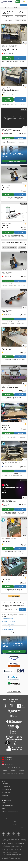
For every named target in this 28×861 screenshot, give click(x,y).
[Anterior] (2, 34)
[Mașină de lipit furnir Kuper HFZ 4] (14, 212)
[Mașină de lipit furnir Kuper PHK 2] (14, 299)
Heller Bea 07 (19, 777)
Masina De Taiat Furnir (7, 629)
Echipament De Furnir (7, 618)
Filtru (8, 16)
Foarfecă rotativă (10, 777)
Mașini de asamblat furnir (9, 247)
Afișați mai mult (14, 632)
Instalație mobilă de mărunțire (10, 773)
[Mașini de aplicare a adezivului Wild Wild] (14, 451)
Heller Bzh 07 (22, 773)
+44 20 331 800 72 (8, 757)
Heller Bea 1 (22, 770)
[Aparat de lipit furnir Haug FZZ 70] (14, 412)
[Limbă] (24, 1)
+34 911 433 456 (8, 764)
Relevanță (20, 16)
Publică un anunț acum (14, 161)
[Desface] (14, 65)
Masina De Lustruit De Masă (9, 627)
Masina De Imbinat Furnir (8, 621)
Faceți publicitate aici (14, 691)
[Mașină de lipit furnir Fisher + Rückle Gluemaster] (14, 374)
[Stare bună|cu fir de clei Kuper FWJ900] (14, 566)
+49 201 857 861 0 (8, 760)
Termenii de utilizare (14, 858)
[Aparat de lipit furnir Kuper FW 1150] (14, 337)
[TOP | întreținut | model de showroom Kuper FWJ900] (14, 527)
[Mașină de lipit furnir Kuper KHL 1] (14, 261)
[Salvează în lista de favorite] (25, 45)
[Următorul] (25, 34)
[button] (26, 1)
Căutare (24, 5)
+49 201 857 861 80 (9, 762)
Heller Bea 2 (14, 770)
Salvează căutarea (14, 596)
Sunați (21, 58)
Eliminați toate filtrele (8, 20)
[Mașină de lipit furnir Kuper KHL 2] (14, 174)
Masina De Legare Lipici (8, 624)
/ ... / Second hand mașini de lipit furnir (12, 7)
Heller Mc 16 (6, 770)
